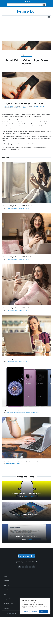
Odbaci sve (34, 611)
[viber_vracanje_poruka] (26, 72)
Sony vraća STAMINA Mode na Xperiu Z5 (26, 515)
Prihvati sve (43, 611)
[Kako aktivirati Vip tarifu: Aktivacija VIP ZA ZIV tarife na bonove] (26, 315)
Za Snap (20, 208)
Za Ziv (27, 208)
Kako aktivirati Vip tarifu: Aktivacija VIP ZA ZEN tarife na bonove (20, 257)
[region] (35, 606)
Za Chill (16, 208)
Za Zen (24, 208)
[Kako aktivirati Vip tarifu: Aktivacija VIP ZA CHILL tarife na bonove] (26, 162)
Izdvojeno (36, 106)
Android (7, 412)
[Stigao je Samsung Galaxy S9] (26, 366)
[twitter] (23, 566)
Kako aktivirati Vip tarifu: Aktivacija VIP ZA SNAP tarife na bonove (20, 308)
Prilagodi (26, 611)
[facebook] (19, 566)
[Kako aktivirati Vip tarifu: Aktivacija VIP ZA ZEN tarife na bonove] (26, 213)
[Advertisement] (26, 30)
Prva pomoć (41, 106)
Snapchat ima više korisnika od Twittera (26, 493)
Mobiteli (31, 518)
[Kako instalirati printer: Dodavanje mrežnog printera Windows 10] (26, 418)
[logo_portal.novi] (26, 554)
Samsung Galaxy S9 (35, 412)
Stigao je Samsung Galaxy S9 (11, 410)
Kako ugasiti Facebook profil (26, 536)
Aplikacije (27, 496)
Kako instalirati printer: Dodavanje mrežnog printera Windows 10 (20, 461)
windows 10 (17, 463)
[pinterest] (30, 566)
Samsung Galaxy (26, 412)
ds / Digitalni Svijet (9, 106)
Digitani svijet (18, 613)
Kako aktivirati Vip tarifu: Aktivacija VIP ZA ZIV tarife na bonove (19, 359)
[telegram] (33, 566)
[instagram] (26, 566)
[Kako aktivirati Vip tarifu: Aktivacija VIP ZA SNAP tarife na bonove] (26, 264)
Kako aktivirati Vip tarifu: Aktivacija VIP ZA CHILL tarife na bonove (20, 206)
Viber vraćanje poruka (21, 107)
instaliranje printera (10, 463)
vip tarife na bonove (10, 208)
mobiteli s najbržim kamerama (16, 412)
